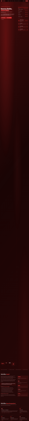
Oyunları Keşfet (9, 17)
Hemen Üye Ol (3, 17)
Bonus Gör (3, 19)
